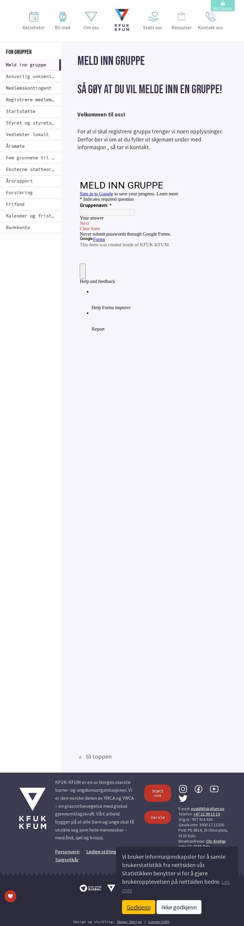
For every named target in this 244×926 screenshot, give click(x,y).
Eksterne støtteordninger (33, 169)
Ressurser (182, 27)
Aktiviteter (34, 27)
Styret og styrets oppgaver (33, 123)
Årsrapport (19, 181)
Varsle (158, 817)
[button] (122, 20)
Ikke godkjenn (179, 907)
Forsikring (19, 192)
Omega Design (129, 921)
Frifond (15, 204)
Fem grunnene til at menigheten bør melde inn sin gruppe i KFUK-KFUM (33, 158)
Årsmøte (15, 146)
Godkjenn (139, 907)
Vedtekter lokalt (27, 134)
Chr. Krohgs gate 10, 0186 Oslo (202, 843)
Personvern (67, 852)
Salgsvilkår (67, 860)
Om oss (91, 27)
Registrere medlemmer (33, 99)
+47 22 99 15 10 (206, 814)
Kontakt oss (210, 27)
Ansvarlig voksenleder (33, 76)
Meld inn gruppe (26, 65)
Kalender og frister (31, 216)
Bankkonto (18, 227)
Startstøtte (20, 111)
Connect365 (158, 921)
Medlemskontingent (28, 88)
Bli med (62, 27)
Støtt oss (152, 27)
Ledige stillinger (103, 852)
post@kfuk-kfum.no (207, 808)
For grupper (19, 52)
